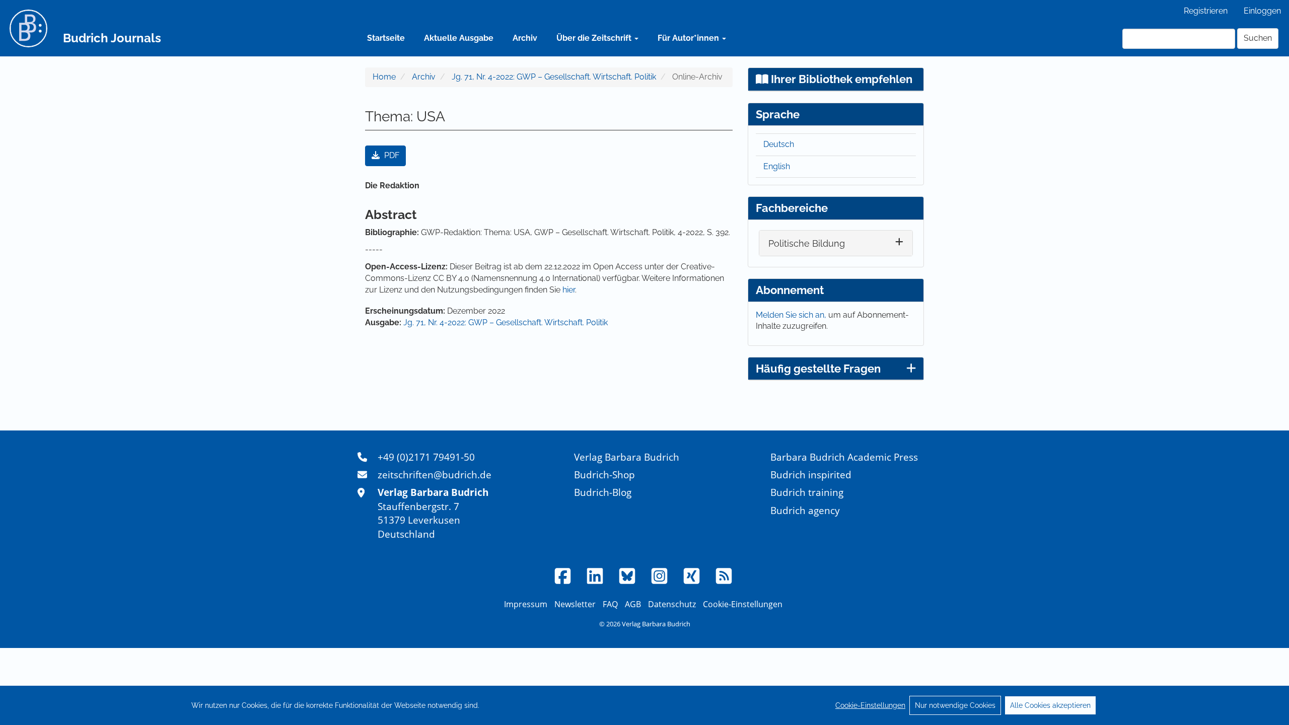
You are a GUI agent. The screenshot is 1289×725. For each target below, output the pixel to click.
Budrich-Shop (604, 474)
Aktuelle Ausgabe (458, 38)
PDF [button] (390, 155)
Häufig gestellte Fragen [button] (818, 368)
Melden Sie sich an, (792, 315)
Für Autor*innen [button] (689, 38)
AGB (633, 604)
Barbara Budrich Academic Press (844, 457)
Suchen (1258, 38)
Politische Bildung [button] (806, 243)
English (776, 166)
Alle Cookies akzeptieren (1050, 705)
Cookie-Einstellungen (870, 705)
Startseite (386, 38)
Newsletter (575, 604)
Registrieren (1206, 11)
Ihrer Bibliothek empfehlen (840, 79)
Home (384, 77)
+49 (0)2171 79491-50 (426, 457)
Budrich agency (805, 510)
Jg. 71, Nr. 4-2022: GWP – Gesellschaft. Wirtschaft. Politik (554, 77)
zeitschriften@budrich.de (434, 474)
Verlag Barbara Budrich (626, 457)
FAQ (610, 604)
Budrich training (806, 492)
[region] (644, 705)
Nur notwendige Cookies (955, 705)
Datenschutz (672, 604)
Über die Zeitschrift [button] (594, 38)
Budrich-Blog (602, 492)
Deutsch (778, 144)
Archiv (525, 38)
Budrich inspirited (810, 474)
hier (568, 290)
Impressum (525, 604)
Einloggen (1262, 11)
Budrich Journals (112, 38)
